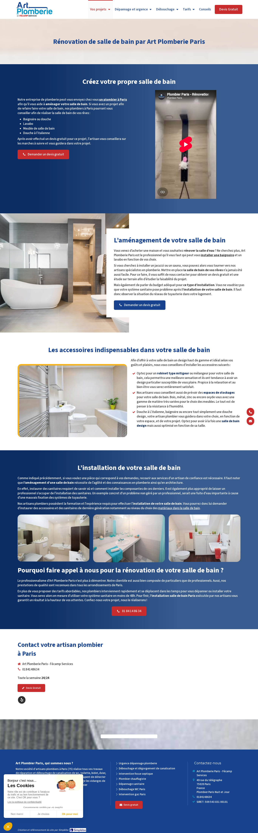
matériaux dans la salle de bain (179, 508)
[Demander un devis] (250, 421)
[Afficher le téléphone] (250, 412)
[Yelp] (21, 700)
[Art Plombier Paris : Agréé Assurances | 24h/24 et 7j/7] (34, 9)
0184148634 (30, 669)
